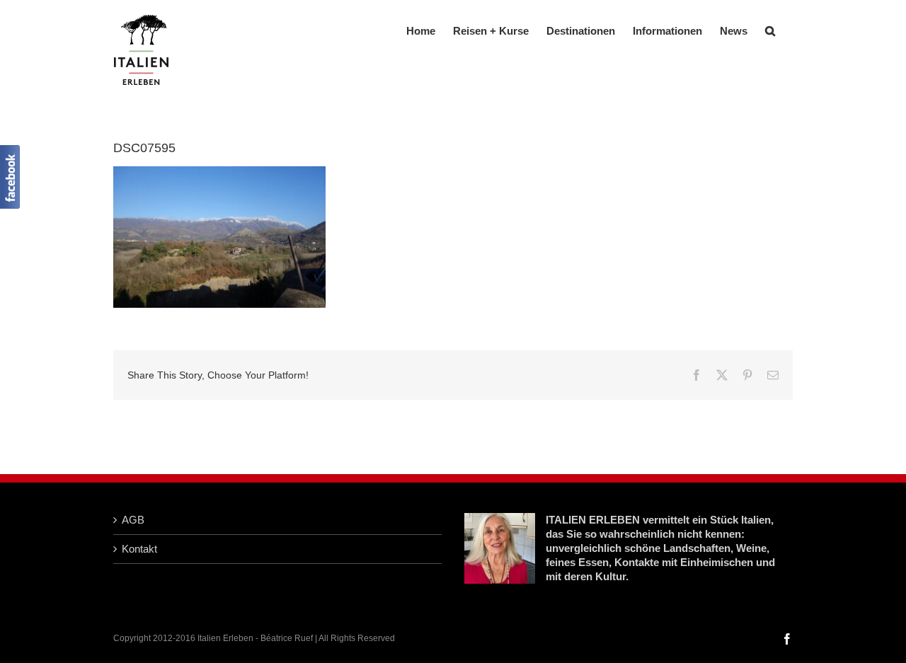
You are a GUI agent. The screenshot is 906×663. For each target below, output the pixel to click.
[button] (770, 29)
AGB (133, 520)
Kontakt (139, 549)
